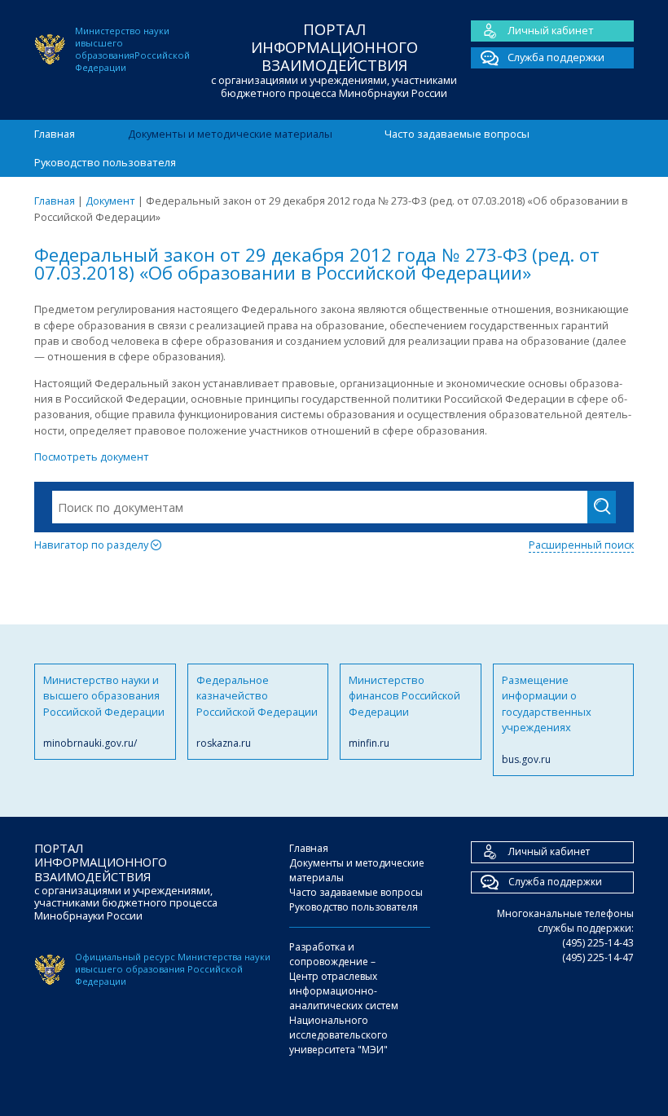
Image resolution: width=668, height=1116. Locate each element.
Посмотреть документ (91, 456)
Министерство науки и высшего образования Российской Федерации (104, 711)
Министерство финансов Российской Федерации (404, 711)
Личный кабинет (551, 30)
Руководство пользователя (105, 162)
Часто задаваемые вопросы (457, 133)
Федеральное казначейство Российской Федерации (257, 711)
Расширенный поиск (581, 544)
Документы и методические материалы (230, 133)
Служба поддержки (556, 57)
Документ (110, 200)
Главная (54, 133)
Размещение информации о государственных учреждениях (546, 719)
